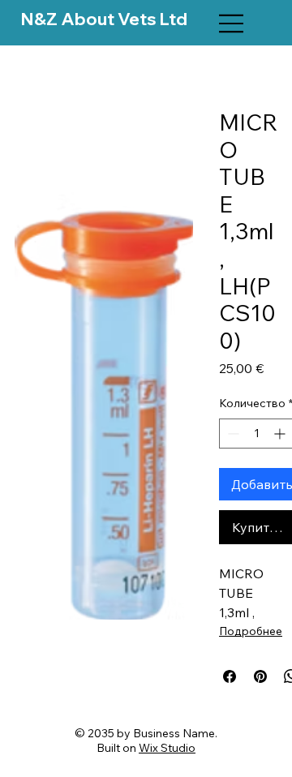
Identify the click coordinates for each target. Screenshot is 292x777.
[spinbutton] (256, 433)
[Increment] (281, 433)
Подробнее (250, 631)
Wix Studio (167, 748)
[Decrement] (231, 433)
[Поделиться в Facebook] (229, 676)
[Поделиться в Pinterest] (260, 676)
